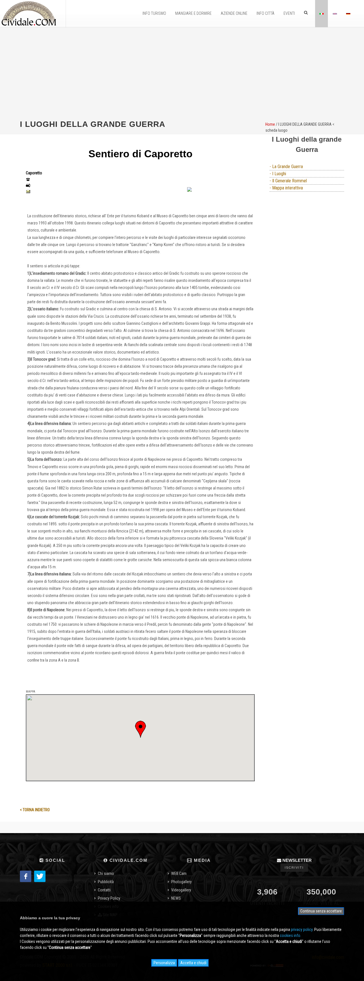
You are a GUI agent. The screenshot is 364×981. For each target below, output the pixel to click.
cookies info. (290, 935)
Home (270, 124)
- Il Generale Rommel (288, 180)
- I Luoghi (278, 173)
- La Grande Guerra (286, 166)
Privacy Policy (109, 898)
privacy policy (302, 929)
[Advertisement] (182, 73)
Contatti (104, 890)
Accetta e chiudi (193, 963)
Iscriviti (294, 867)
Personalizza (164, 963)
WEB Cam (179, 873)
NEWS (176, 898)
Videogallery (181, 890)
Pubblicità (106, 881)
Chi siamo (106, 873)
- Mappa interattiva (286, 188)
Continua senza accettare (321, 911)
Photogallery (181, 881)
